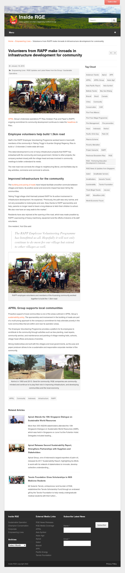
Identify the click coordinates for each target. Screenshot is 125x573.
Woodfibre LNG (99, 195)
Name (67, 525)
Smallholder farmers (101, 173)
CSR (101, 107)
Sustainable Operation (17, 522)
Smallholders (91, 179)
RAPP (53, 398)
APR (111, 74)
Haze (88, 128)
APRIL (11, 118)
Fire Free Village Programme (96, 118)
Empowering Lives (23, 41)
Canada (104, 96)
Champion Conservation (18, 525)
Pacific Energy (42, 552)
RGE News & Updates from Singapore (100, 168)
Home (10, 41)
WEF (88, 195)
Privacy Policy (111, 563)
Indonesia (31, 398)
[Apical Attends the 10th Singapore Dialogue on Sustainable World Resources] (16, 419)
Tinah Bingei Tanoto (93, 190)
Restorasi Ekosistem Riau (95, 155)
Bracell (88, 96)
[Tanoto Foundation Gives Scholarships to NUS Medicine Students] (16, 479)
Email (67, 539)
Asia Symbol (107, 85)
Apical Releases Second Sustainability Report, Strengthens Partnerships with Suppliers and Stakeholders (50, 449)
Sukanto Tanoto (104, 179)
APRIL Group (99, 80)
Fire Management (92, 123)
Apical (104, 74)
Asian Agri (111, 80)
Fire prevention (107, 123)
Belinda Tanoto (91, 91)
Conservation (91, 107)
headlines (71, 122)
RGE (110, 155)
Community (21, 398)
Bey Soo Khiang (106, 91)
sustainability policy (16, 317)
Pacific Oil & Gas (92, 134)
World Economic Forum (95, 200)
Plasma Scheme (92, 139)
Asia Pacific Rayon (93, 85)
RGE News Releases (44, 522)
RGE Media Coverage (45, 525)
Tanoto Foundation (106, 184)
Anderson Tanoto (92, 74)
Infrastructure (43, 398)
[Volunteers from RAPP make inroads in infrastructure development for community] (44, 96)
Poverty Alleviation (93, 144)
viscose (107, 190)
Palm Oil (105, 134)
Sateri (88, 173)
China (88, 101)
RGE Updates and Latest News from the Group (44, 70)
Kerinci (106, 128)
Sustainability (91, 184)
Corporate (12, 529)
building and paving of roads (24, 184)
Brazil (96, 96)
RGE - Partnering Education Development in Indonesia (96, 162)
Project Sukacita (92, 150)
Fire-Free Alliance (92, 112)
